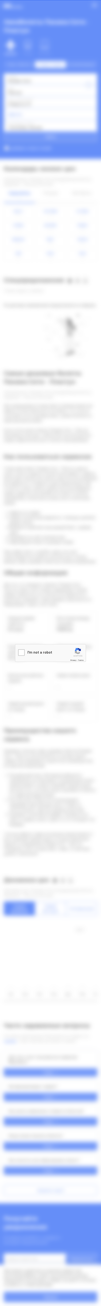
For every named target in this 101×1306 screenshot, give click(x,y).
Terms (81, 660)
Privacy (73, 660)
